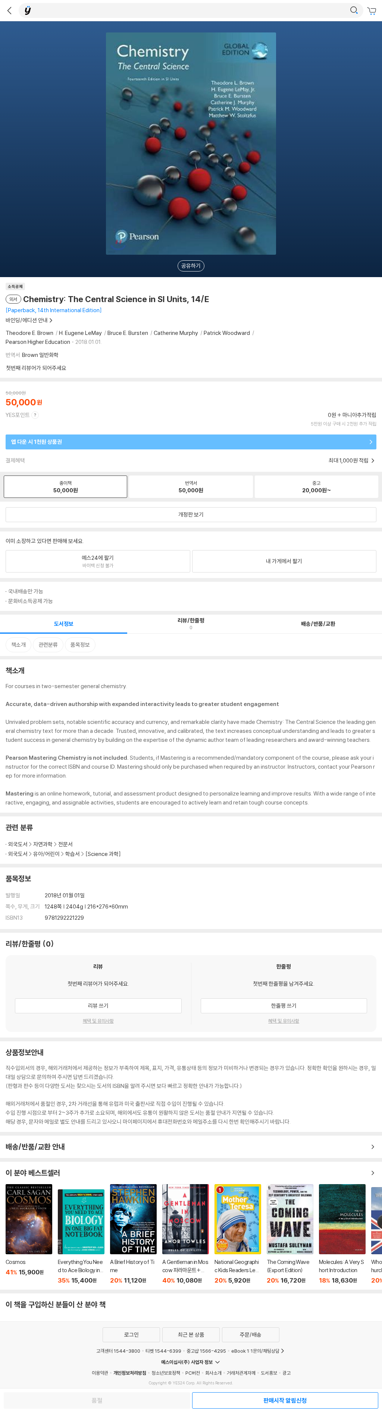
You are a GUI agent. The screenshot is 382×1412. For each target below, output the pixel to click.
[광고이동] (354, 10)
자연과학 (43, 844)
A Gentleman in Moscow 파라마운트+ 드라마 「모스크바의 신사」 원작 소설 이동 (185, 1234)
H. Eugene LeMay (80, 332)
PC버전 (192, 1373)
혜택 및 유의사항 (98, 1021)
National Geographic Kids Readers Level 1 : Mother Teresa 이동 (238, 1234)
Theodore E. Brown (29, 332)
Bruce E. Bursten (127, 332)
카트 (372, 11)
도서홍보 (269, 1373)
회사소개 (213, 1373)
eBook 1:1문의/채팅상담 (255, 1351)
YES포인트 (18, 414)
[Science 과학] (103, 853)
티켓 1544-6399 (163, 1351)
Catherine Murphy (176, 332)
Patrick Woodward (227, 332)
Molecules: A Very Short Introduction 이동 (342, 1234)
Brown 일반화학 (40, 354)
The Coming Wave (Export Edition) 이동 (290, 1234)
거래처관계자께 (241, 1373)
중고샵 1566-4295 (206, 1351)
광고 (286, 1373)
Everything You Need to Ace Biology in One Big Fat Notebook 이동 (81, 1236)
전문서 (65, 844)
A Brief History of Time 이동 (133, 1234)
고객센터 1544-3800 (118, 1351)
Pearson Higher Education (38, 341)
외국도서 (18, 844)
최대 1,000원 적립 (349, 460)
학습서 (72, 853)
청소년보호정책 (165, 1373)
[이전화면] (9, 10)
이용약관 (100, 1373)
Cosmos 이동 (29, 1234)
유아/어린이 (46, 853)
